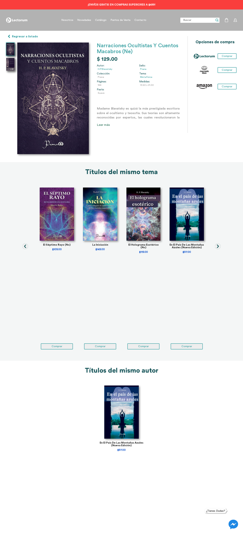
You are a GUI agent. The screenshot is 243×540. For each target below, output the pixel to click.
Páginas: (102, 81)
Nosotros (67, 20)
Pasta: (100, 89)
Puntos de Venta (120, 20)
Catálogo (101, 20)
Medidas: (144, 81)
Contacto (140, 20)
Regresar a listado (25, 36)
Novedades (84, 20)
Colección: (103, 73)
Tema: (142, 73)
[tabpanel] (57, 269)
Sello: (142, 65)
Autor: (100, 65)
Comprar (227, 70)
